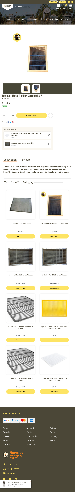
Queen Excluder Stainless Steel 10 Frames (20, 328)
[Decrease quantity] (4, 115)
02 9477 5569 (21, 6)
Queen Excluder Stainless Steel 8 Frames (21, 379)
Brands (6, 432)
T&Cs (52, 440)
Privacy (53, 432)
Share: (4, 122)
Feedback (30, 444)
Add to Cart (21, 236)
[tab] (12, 160)
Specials (6, 436)
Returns (30, 440)
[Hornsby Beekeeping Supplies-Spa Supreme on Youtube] (10, 479)
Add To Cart (33, 115)
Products (7, 428)
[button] (50, 115)
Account (30, 428)
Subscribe (53, 2)
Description (10, 159)
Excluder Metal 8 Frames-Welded (21, 275)
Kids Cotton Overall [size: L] (15, 484)
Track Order (32, 436)
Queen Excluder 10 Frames (21, 223)
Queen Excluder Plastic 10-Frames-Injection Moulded (54, 328)
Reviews (26, 159)
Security (53, 436)
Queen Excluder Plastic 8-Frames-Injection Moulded (54, 379)
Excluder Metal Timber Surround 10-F (54, 223)
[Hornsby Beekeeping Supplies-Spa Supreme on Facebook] (4, 479)
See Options (20, 288)
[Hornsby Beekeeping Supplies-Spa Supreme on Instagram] (16, 479)
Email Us (11, 473)
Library (6, 444)
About (6, 440)
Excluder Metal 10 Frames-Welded (54, 275)
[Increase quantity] (13, 115)
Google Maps (13, 469)
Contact (30, 432)
